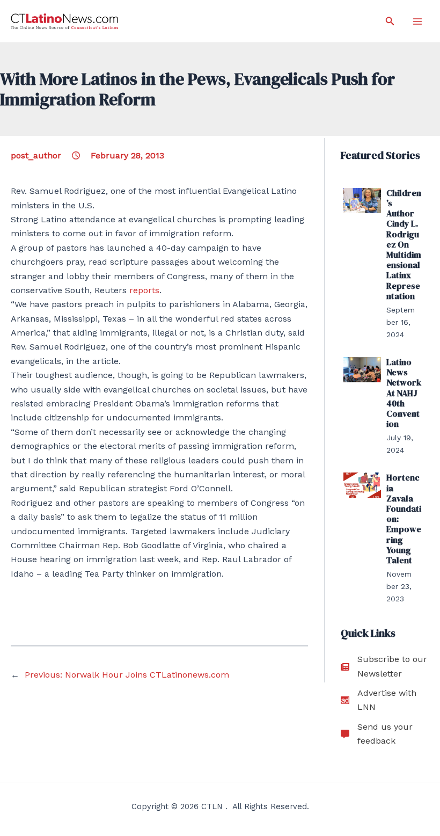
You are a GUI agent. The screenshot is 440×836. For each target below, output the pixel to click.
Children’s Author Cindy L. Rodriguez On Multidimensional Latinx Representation (403, 244)
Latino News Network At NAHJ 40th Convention (403, 393)
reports (144, 290)
